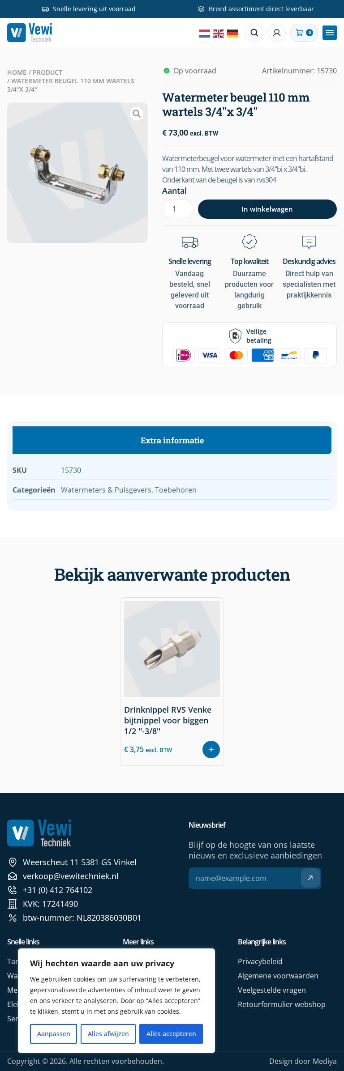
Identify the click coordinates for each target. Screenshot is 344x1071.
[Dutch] (205, 32)
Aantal (174, 190)
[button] (329, 33)
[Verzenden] (310, 878)
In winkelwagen (267, 208)
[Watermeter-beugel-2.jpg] (77, 172)
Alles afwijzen (108, 1033)
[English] (219, 32)
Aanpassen (53, 1033)
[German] (233, 32)
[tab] (172, 440)
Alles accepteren (171, 1033)
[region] (116, 1000)
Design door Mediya (303, 1061)
